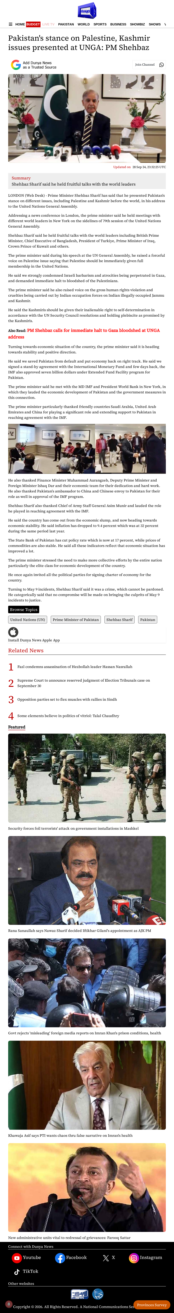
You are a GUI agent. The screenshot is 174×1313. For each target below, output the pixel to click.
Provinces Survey (152, 1304)
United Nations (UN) (27, 619)
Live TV (48, 24)
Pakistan (66, 24)
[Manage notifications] (8, 1304)
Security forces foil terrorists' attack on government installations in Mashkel (73, 828)
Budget (33, 24)
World (84, 24)
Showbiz (137, 24)
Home (20, 24)
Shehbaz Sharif (119, 619)
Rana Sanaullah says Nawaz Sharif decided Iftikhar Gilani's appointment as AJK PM (79, 930)
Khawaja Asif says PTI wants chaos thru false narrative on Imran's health (70, 1135)
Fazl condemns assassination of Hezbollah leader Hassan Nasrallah (74, 666)
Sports (100, 24)
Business (118, 24)
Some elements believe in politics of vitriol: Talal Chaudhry (68, 715)
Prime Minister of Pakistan (76, 619)
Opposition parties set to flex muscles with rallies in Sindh (67, 699)
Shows (155, 24)
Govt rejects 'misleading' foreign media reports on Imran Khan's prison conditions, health (84, 1032)
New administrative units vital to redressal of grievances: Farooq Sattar (69, 1237)
